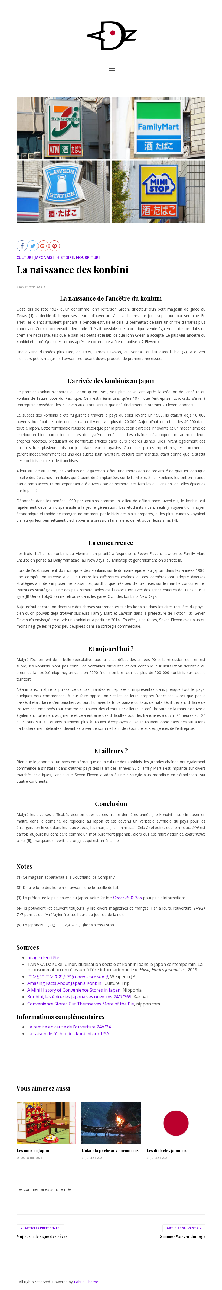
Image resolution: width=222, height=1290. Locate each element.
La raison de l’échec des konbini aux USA (68, 1034)
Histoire (65, 257)
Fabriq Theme (86, 1281)
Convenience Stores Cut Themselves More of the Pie (80, 1004)
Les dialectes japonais (166, 1150)
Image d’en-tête (43, 957)
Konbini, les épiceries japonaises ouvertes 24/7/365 (79, 997)
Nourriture (88, 257)
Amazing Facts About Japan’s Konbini (64, 983)
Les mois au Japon (33, 1150)
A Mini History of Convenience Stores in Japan (73, 990)
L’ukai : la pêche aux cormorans (110, 1150)
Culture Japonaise (35, 257)
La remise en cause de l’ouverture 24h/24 (69, 1027)
